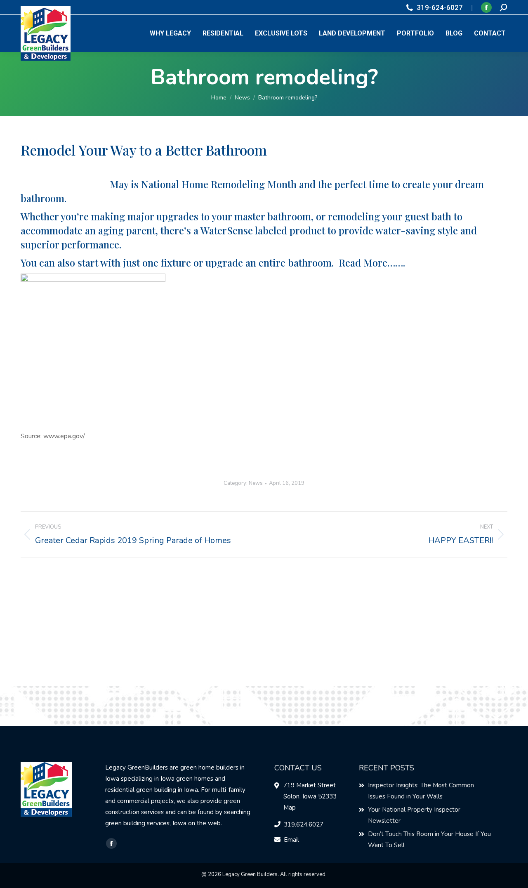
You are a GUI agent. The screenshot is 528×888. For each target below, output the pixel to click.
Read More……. (372, 262)
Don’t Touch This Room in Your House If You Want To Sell (429, 839)
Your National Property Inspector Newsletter (414, 815)
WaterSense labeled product (262, 230)
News (256, 483)
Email (291, 840)
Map (289, 807)
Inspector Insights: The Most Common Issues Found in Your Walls (421, 791)
